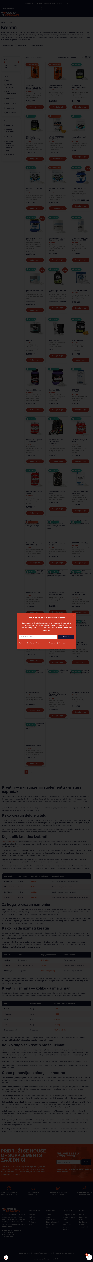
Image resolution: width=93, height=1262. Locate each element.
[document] (46, 631)
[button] (73, 615)
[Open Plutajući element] (6, 1257)
